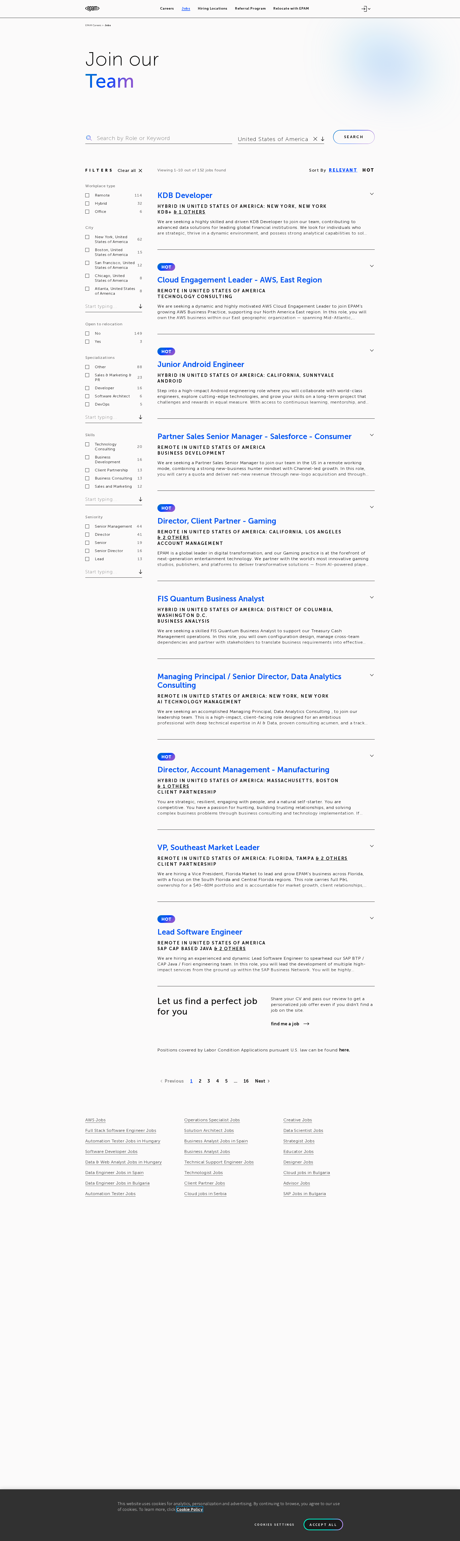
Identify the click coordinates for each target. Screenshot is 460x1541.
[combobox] (239, 139)
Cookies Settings (274, 1524)
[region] (230, 1515)
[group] (266, 215)
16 (246, 1081)
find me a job (285, 1024)
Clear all (127, 170)
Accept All (323, 1524)
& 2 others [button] (173, 537)
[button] (166, 267)
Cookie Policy (190, 1509)
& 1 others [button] (190, 212)
